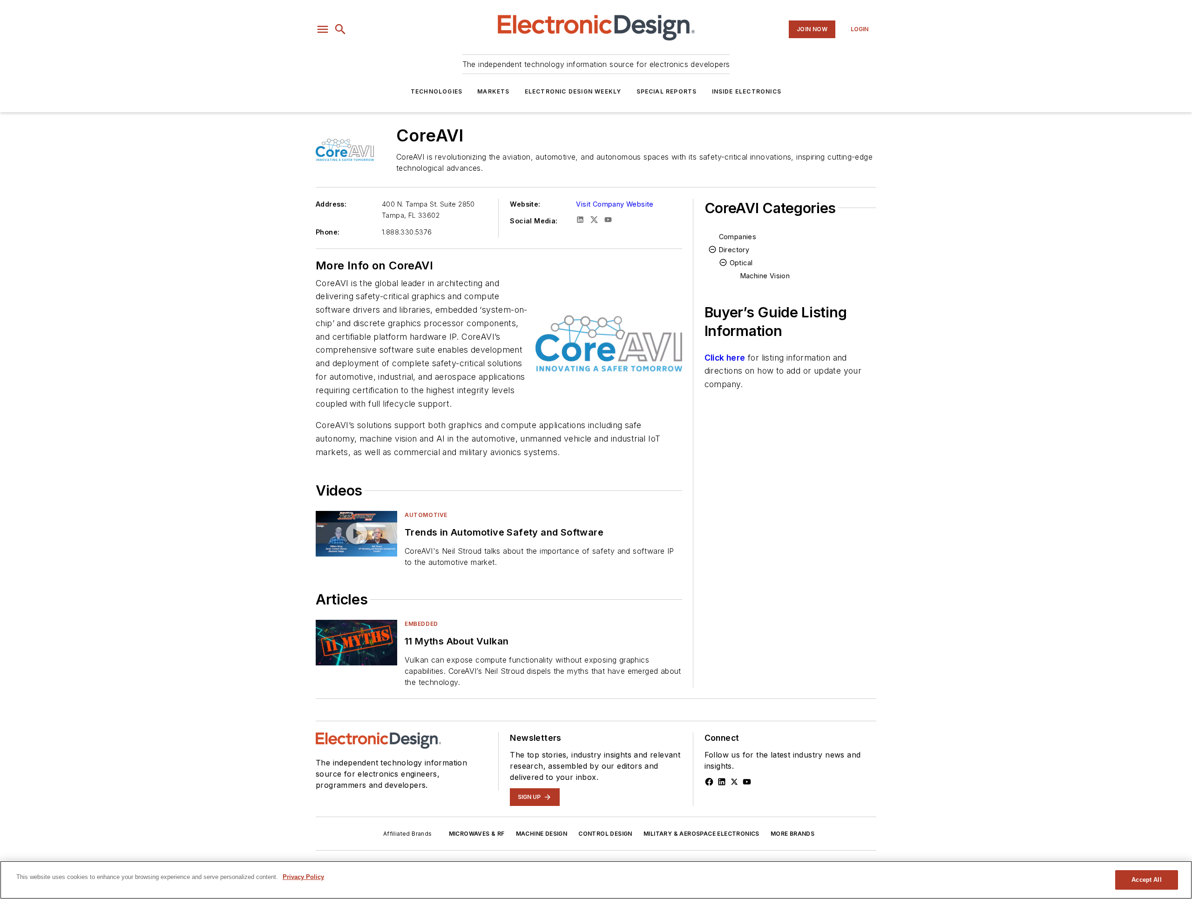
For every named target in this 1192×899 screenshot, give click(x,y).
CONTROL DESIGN (605, 833)
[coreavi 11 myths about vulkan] (356, 642)
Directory (734, 250)
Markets (493, 91)
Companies (738, 237)
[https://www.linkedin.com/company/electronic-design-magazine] (721, 781)
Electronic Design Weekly (573, 91)
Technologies (436, 91)
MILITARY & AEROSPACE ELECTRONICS (701, 833)
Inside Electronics (747, 91)
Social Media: (533, 221)
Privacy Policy (303, 876)
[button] (323, 29)
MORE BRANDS (792, 833)
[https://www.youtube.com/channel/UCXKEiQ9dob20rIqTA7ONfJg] (747, 781)
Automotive (426, 514)
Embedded (421, 623)
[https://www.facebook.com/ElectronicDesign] (709, 781)
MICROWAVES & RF (477, 833)
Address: (331, 204)
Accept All (1146, 879)
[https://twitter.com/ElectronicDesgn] (734, 781)
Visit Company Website (614, 204)
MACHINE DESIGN (542, 833)
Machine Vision (765, 276)
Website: (525, 204)
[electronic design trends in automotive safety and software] (356, 533)
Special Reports (667, 91)
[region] (596, 880)
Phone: (327, 232)
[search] (340, 29)
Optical (741, 263)
